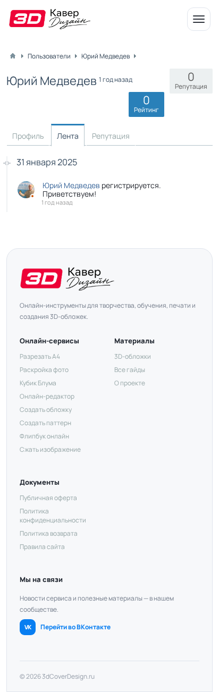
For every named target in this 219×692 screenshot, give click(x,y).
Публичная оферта (48, 497)
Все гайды (129, 369)
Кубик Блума (38, 382)
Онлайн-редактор (47, 396)
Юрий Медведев (71, 185)
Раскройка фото (44, 369)
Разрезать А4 (40, 356)
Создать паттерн (45, 422)
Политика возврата (49, 533)
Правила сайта (42, 546)
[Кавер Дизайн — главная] (50, 19)
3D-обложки (132, 356)
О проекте (129, 382)
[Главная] (13, 55)
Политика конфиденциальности (53, 516)
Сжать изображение (50, 449)
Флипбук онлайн (44, 436)
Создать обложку (46, 409)
